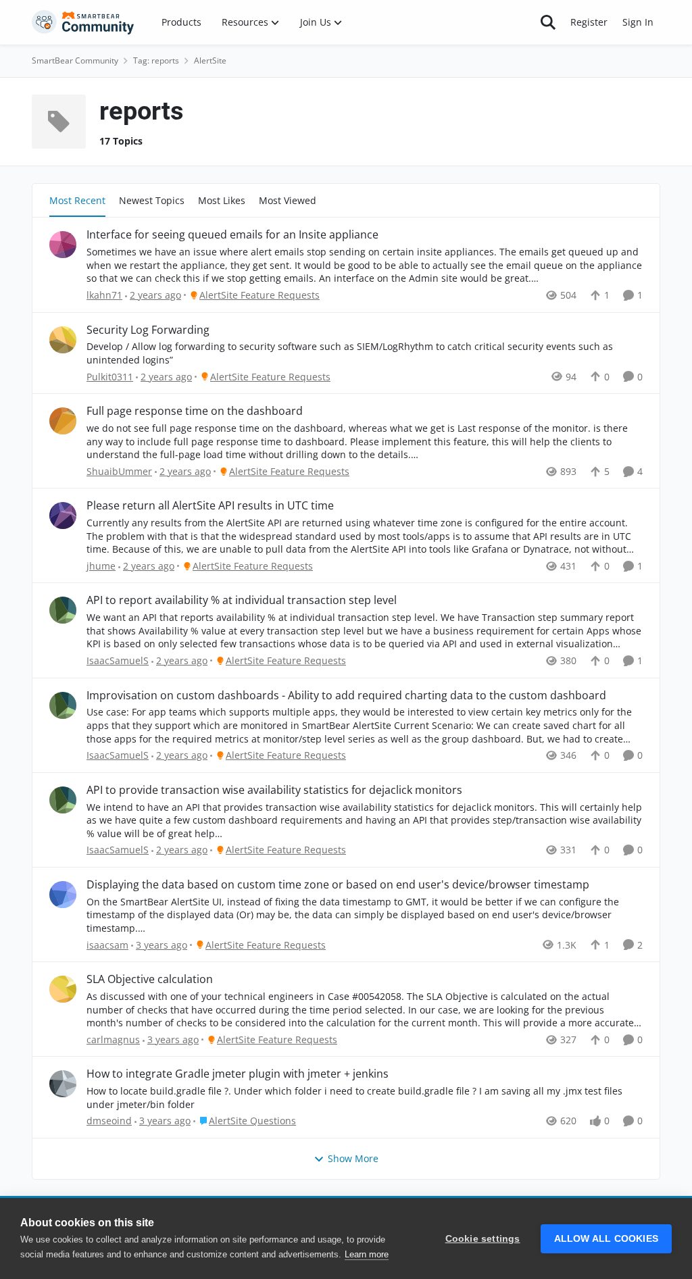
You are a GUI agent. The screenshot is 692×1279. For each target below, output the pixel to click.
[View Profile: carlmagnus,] (62, 989)
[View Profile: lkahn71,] (62, 244)
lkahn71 (104, 295)
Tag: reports (156, 60)
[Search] (548, 22)
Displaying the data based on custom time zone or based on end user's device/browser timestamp (337, 885)
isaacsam (107, 944)
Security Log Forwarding (147, 330)
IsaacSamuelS (117, 660)
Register (589, 22)
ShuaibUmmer (119, 471)
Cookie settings (482, 1239)
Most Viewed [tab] (287, 200)
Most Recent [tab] (77, 200)
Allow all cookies (606, 1239)
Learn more (367, 1254)
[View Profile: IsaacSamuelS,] (62, 610)
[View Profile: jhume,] (62, 515)
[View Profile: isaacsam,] (62, 894)
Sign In (637, 22)
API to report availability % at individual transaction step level (241, 600)
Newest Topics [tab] (151, 200)
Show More (353, 1158)
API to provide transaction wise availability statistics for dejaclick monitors (274, 790)
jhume (101, 565)
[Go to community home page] (83, 22)
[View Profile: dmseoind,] (62, 1083)
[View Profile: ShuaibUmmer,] (62, 420)
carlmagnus (113, 1039)
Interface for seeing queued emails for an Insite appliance (232, 235)
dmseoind (109, 1120)
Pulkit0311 (109, 376)
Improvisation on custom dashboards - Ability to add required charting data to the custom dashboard (346, 695)
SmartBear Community (75, 60)
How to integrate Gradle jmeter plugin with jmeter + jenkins (237, 1074)
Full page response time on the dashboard (194, 411)
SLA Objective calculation (149, 979)
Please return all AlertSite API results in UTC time (210, 506)
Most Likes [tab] (221, 200)
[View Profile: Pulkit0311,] (62, 339)
